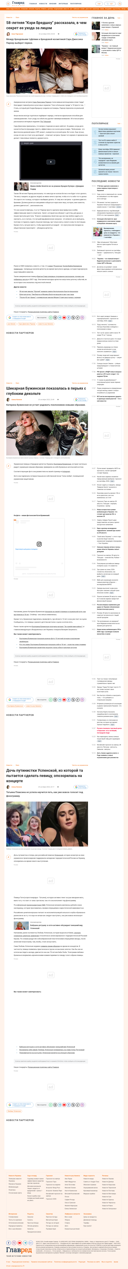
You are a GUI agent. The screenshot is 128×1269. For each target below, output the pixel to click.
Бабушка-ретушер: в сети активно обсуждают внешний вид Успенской (47, 1047)
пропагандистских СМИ (36, 905)
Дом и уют (88, 9)
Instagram (66, 471)
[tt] (73, 317)
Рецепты (37, 9)
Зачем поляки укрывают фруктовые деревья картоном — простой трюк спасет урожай (109, 132)
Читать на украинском (80, 17)
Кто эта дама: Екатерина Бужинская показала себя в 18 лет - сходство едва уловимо (52, 645)
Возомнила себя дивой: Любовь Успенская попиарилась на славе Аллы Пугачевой (51, 1050)
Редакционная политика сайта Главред (43, 312)
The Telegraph (45, 122)
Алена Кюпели (17, 399)
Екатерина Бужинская (62, 464)
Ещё (119, 18)
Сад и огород (116, 9)
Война (106, 30)
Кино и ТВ (66, 9)
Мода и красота (15, 9)
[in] (82, 317)
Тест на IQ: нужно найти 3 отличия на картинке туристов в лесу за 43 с (109, 142)
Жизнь (102, 9)
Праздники (108, 9)
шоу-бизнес (11, 324)
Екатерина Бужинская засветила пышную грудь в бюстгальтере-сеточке (48, 647)
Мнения (53, 4)
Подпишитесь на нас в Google (82, 34)
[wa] (51, 317)
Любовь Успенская (14, 1111)
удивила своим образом (50, 946)
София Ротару (35, 1257)
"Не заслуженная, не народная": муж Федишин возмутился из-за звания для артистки (108, 161)
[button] (8, 3)
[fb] (69, 317)
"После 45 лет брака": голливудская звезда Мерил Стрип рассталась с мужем (50, 297)
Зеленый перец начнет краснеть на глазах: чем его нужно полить (108, 172)
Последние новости (106, 181)
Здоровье (50, 9)
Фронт (107, 42)
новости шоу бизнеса (45, 324)
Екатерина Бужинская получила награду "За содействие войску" (57, 627)
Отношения (24, 9)
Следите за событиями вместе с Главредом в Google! (21, 317)
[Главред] (18, 3)
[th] (55, 317)
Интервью (63, 4)
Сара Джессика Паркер (42, 102)
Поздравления (58, 9)
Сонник (82, 9)
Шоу (71, 9)
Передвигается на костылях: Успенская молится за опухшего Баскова (47, 1053)
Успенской (59, 855)
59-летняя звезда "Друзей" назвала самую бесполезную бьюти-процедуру (48, 291)
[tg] (60, 317)
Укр (99, 4)
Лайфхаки (76, 9)
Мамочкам (96, 9)
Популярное (76, 4)
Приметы (44, 9)
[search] (120, 4)
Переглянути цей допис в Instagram (26, 549)
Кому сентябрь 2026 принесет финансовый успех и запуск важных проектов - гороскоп (109, 151)
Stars (8, 9)
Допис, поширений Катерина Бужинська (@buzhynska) (39, 573)
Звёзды (123, 9)
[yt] (64, 317)
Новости (43, 4)
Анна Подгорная (17, 34)
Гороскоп (31, 9)
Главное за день (103, 18)
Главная (33, 4)
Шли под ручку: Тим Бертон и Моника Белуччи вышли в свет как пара (46, 294)
